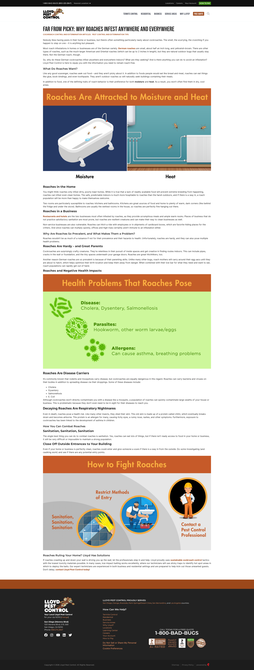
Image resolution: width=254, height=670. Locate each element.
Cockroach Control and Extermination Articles (67, 34)
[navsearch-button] (208, 14)
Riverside (124, 603)
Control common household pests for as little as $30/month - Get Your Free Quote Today (127, 584)
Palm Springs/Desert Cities (140, 603)
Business (158, 13)
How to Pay (204, 3)
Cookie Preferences (113, 648)
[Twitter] (71, 635)
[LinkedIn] (65, 635)
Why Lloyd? (185, 13)
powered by (201, 665)
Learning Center (110, 630)
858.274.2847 (57, 630)
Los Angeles (176, 603)
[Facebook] (47, 635)
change (64, 617)
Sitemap (175, 665)
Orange (116, 603)
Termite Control (130, 13)
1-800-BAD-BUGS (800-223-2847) (57, 3)
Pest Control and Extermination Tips (110, 34)
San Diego (107, 603)
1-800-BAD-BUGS (177, 632)
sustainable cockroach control (186, 560)
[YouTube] (59, 635)
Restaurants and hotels (55, 216)
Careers (179, 3)
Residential (146, 13)
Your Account (190, 3)
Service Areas (171, 13)
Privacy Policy (188, 665)
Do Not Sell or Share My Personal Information (119, 644)
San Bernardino (159, 603)
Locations (169, 3)
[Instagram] (53, 635)
